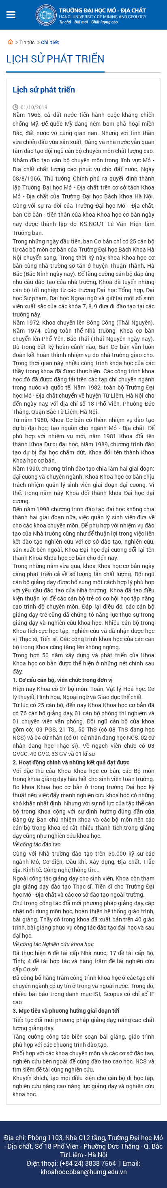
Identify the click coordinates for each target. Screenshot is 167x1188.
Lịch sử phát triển (55, 58)
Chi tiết (50, 42)
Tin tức (26, 42)
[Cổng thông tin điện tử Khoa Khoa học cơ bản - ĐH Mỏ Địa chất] (10, 41)
